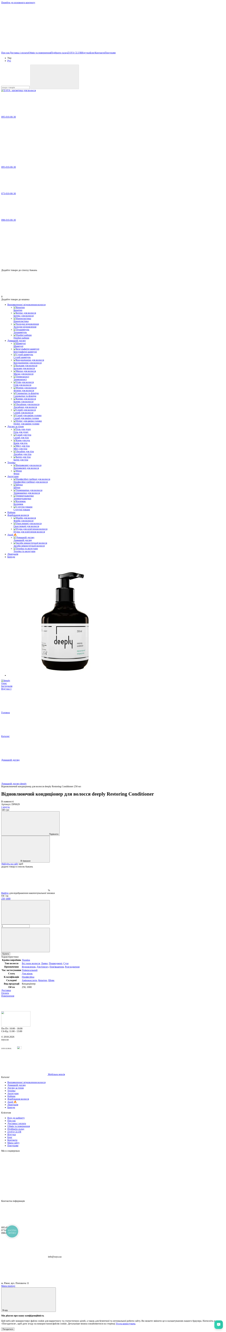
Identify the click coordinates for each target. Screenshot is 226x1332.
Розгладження (72, 966)
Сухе (66, 963)
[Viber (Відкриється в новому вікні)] (116, 26)
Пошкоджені (55, 963)
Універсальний (30, 970)
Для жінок (27, 973)
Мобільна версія (56, 1074)
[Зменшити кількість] (25, 912)
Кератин (42, 980)
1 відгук (5, 807)
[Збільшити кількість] (25, 940)
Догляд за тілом (15, 426)
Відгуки (85, 52)
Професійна (28, 977)
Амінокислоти (29, 980)
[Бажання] (113, 257)
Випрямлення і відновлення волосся (26, 304)
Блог (92, 52)
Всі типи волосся (31, 963)
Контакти (100, 52)
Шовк (51, 980)
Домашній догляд (16, 340)
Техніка (11, 462)
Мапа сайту (13, 1142)
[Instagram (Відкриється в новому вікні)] (24, 26)
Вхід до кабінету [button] (16, 1118)
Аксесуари (13, 476)
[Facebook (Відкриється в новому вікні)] (70, 26)
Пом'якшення (57, 966)
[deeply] (5, 680)
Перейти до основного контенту (18, 2)
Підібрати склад (59, 52)
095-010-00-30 (8, 117)
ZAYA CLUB (74, 52)
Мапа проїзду (8, 1286)
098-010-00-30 (8, 220)
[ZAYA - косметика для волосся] (15, 1025)
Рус (9, 60)
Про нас (5, 52)
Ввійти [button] (5, 893)
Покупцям (110, 52)
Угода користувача (125, 1323)
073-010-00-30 (8, 193)
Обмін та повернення (39, 52)
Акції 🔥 (12, 534)
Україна (26, 960)
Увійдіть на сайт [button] (9, 864)
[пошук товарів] (54, 77)
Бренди (11, 557)
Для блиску (42, 966)
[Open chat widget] (218, 1324)
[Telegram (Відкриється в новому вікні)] (163, 26)
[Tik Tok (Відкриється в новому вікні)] (24, 50)
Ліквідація (12, 554)
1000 (8, 898)
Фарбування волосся (18, 515)
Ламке (44, 963)
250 (3, 898)
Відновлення (28, 966)
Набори (11, 512)
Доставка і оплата (19, 52)
